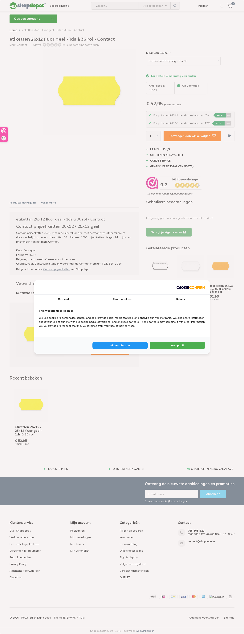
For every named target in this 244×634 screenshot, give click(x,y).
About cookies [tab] (122, 299)
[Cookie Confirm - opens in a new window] (191, 287)
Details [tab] (180, 299)
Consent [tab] (63, 299)
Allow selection (120, 345)
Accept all (177, 345)
